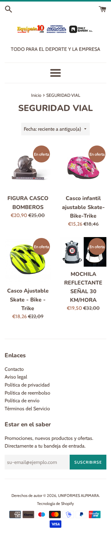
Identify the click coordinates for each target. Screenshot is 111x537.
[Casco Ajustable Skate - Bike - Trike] (28, 260)
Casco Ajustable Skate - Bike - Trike (28, 299)
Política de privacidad (27, 385)
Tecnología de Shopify (55, 503)
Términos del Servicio (27, 409)
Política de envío (22, 401)
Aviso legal (16, 377)
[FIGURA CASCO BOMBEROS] (28, 168)
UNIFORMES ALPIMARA (78, 495)
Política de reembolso (27, 393)
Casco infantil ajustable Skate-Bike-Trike (83, 207)
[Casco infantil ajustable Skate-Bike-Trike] (83, 168)
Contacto (14, 369)
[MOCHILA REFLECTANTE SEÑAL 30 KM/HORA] (83, 251)
